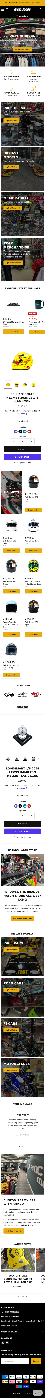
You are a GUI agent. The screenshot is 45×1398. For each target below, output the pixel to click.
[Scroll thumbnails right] (38, 384)
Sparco (5, 629)
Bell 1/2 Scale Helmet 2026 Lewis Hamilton (22, 397)
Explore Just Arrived (22, 49)
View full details (23, 421)
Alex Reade (7, 326)
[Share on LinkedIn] (25, 431)
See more (21, 1296)
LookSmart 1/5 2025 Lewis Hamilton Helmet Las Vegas (22, 772)
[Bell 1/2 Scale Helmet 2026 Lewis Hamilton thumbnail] (8, 384)
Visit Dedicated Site (14, 1231)
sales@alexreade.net (9, 1325)
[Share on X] (20, 431)
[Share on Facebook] (16, 431)
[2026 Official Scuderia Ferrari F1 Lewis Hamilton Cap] (18, 1260)
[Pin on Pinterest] (29, 431)
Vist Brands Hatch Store (22, 918)
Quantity (22, 436)
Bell (26, 502)
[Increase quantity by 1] (32, 441)
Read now (17, 1287)
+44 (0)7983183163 (11, 1312)
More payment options (22, 462)
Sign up (36, 1361)
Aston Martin (33, 327)
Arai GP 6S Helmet (32, 541)
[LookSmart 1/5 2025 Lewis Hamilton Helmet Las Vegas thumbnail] (8, 759)
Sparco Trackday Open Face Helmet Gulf (10, 624)
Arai (26, 543)
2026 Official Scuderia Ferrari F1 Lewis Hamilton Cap (18, 1278)
